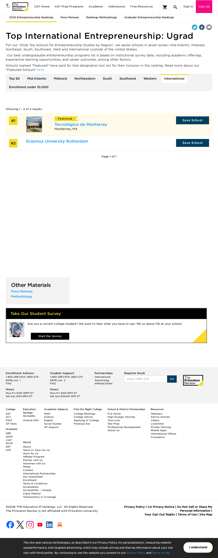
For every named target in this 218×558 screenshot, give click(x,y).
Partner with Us (33, 460)
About (27, 446)
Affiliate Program (33, 456)
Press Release (69, 17)
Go (172, 379)
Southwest (127, 78)
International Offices (163, 433)
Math (47, 413)
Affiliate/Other (104, 383)
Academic (96, 6)
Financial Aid (82, 423)
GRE (8, 433)
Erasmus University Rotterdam (57, 141)
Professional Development (124, 427)
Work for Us (30, 453)
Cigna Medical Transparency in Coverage (39, 495)
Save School (192, 120)
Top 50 (14, 78)
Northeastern (85, 78)
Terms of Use (160, 552)
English (48, 420)
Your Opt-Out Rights (160, 514)
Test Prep (113, 423)
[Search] (175, 7)
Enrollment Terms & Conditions (35, 482)
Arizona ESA (31, 420)
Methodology (21, 296)
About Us (113, 430)
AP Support (51, 427)
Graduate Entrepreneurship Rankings (149, 17)
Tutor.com (114, 420)
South (107, 78)
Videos (155, 420)
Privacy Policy (135, 552)
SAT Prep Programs (69, 6)
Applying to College (86, 420)
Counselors (158, 437)
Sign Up (204, 6)
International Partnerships (39, 473)
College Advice (83, 416)
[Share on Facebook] (202, 27)
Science (49, 416)
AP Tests (11, 423)
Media (26, 466)
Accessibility (31, 486)
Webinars (156, 413)
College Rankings (84, 413)
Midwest (60, 78)
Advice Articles (160, 416)
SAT (8, 413)
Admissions (116, 6)
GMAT (9, 436)
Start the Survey (50, 336)
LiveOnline (157, 423)
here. (41, 70)
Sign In (188, 6)
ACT (8, 416)
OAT (8, 450)
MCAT (9, 443)
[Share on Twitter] (194, 27)
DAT (8, 446)
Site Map (205, 514)
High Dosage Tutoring (121, 416)
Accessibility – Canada (37, 490)
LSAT (9, 440)
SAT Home (42, 6)
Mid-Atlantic (36, 78)
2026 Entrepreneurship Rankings (31, 17)
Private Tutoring (161, 427)
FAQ (8, 383)
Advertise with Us (34, 463)
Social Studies (53, 423)
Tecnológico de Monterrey (80, 124)
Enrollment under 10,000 (29, 87)
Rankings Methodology (101, 17)
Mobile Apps (158, 430)
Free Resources (141, 6)
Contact (28, 470)
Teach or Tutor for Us (36, 450)
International (174, 78)
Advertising (102, 380)
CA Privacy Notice (161, 506)
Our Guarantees (33, 476)
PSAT (9, 420)
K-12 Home (114, 413)
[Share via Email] (209, 27)
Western (149, 78)
